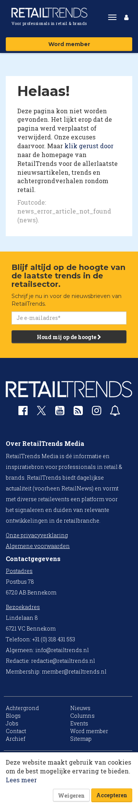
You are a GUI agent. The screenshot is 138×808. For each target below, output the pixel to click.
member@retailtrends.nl (74, 671)
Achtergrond (22, 708)
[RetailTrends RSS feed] (78, 412)
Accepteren (111, 795)
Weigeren (71, 795)
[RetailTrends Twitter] (41, 413)
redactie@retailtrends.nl (63, 660)
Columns (82, 715)
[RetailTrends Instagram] (97, 412)
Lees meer (21, 780)
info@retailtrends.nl (62, 650)
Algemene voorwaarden (38, 546)
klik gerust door (88, 146)
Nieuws (80, 708)
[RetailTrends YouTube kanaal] (60, 412)
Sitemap (81, 738)
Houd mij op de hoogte (67, 337)
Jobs (12, 723)
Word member (69, 44)
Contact (16, 731)
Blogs (13, 715)
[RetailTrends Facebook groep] (23, 412)
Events (79, 723)
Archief (15, 738)
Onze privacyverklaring (37, 535)
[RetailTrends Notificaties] (115, 412)
